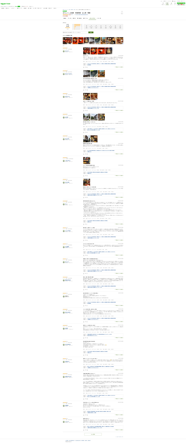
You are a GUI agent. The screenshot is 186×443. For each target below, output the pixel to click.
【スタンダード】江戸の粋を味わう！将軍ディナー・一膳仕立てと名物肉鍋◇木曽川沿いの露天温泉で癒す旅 (101, 63)
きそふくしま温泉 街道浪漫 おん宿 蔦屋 (76, 13)
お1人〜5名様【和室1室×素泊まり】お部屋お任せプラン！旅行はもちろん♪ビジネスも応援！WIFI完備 (100, 150)
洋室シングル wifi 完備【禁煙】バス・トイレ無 (93, 396)
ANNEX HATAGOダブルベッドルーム (92, 335)
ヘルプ (161, 1)
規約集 (86, 440)
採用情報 (82, 440)
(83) (79, 18)
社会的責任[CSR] (78, 440)
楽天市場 (178, 1)
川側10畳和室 (89, 64)
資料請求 (89, 440)
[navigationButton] (122, 40)
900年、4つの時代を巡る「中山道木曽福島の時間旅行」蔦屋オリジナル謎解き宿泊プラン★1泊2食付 (100, 366)
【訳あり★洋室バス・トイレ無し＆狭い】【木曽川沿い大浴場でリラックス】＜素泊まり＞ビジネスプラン (101, 128)
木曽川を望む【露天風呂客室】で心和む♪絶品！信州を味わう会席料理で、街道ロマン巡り (99, 411)
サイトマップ (169, 1)
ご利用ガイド (165, 1)
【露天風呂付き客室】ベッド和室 (91, 412)
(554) (92, 18)
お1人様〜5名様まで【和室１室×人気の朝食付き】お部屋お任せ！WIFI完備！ (97, 172)
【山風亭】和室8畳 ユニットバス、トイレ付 (93, 108)
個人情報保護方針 (72, 440)
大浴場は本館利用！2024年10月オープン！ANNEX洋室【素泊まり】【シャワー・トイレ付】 (99, 334)
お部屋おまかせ (89, 151)
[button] (67, 40)
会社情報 (67, 440)
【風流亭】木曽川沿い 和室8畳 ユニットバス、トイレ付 (94, 195)
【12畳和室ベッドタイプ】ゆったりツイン (92, 87)
